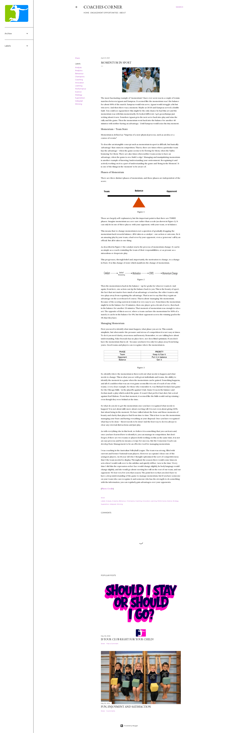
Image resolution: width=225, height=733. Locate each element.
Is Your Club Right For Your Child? (127, 639)
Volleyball (79, 101)
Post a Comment (112, 643)
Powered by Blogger (131, 726)
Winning (78, 104)
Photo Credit (107, 488)
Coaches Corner (103, 7)
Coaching (79, 80)
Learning (78, 86)
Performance (80, 89)
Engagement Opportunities (104, 13)
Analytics (78, 70)
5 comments (111, 711)
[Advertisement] (129, 34)
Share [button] (77, 58)
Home (86, 13)
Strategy (78, 95)
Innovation (79, 83)
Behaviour (79, 74)
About (123, 13)
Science (78, 92)
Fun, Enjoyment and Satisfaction (126, 706)
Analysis (78, 67)
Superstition (80, 98)
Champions (79, 77)
